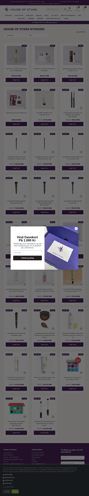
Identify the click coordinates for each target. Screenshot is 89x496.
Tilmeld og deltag (27, 258)
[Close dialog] (76, 228)
